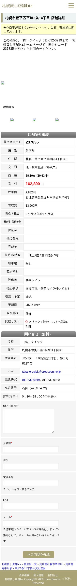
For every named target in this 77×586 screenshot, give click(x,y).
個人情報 (38, 575)
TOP (67, 578)
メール (7, 517)
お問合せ (53, 575)
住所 (5, 460)
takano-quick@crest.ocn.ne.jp (41, 371)
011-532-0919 (31, 380)
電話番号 (8, 477)
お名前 (7, 443)
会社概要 (24, 575)
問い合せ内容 (11, 405)
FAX (5, 500)
